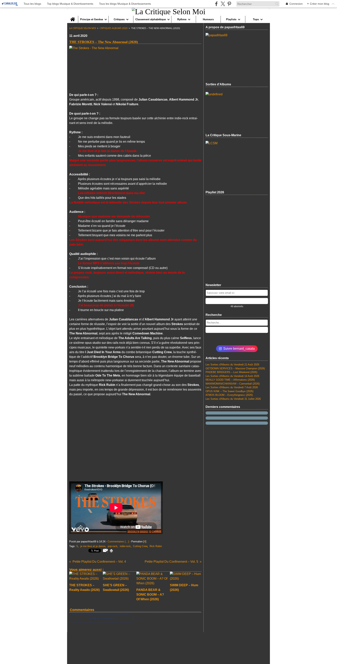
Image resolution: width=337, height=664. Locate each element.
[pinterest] (229, 4)
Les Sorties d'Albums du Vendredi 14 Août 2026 (232, 376)
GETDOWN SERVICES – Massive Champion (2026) (235, 368)
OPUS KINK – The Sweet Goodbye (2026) (229, 391)
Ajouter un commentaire (101, 618)
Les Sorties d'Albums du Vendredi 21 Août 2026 (232, 364)
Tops (256, 19)
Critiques (119, 19)
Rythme (181, 19)
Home (72, 17)
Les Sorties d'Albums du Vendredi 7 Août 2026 (232, 387)
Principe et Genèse (91, 19)
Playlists (231, 19)
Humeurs (208, 19)
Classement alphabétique (150, 19)
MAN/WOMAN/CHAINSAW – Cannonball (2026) (233, 383)
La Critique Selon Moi (82, 28)
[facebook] (216, 4)
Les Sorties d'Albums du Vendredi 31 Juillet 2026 (233, 398)
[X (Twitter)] (222, 4)
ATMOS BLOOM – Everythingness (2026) (229, 394)
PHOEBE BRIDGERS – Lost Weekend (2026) (231, 372)
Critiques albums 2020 (114, 28)
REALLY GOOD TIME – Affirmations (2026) (230, 379)
